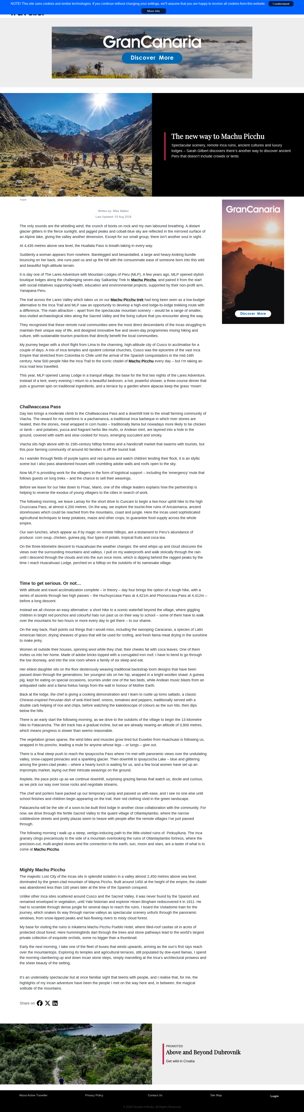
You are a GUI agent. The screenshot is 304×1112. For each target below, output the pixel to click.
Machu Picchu (143, 280)
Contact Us (155, 1095)
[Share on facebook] (40, 1003)
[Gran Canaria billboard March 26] (152, 52)
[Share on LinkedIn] (55, 1003)
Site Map (216, 1095)
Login (274, 1096)
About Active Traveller (33, 1095)
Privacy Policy (94, 1095)
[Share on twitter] (47, 1003)
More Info (153, 11)
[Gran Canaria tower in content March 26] (253, 261)
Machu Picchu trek (127, 300)
